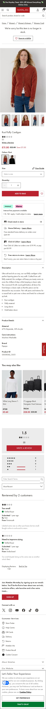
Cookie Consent (11, 655)
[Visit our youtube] (17, 610)
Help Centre (10, 628)
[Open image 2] (16, 120)
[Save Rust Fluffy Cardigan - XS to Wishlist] (16, 38)
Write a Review (8, 143)
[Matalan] (23, 10)
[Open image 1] (6, 120)
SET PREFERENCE (23, 698)
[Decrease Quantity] (4, 185)
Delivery (9, 637)
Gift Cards (9, 632)
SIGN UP (10, 597)
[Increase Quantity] (18, 185)
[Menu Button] (2, 10)
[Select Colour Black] (12, 159)
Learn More (26, 228)
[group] (5, 411)
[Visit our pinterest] (37, 610)
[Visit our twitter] (4, 610)
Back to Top (23, 566)
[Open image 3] (25, 120)
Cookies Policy (25, 692)
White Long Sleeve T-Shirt (10, 402)
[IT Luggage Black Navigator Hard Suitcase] (32, 384)
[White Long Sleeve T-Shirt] (12, 384)
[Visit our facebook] (23, 610)
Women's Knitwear (24, 23)
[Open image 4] (35, 120)
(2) (3, 139)
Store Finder (10, 623)
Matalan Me (10, 646)
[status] (11, 185)
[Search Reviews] (42, 480)
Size (3, 168)
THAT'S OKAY (23, 704)
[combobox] (23, 174)
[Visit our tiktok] (30, 610)
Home (4, 23)
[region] (23, 689)
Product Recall (11, 650)
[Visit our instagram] (10, 610)
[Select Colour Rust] (5, 159)
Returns (8, 641)
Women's (12, 23)
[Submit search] (7, 10)
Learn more (38, 214)
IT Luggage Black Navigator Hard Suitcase (33, 402)
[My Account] (37, 10)
